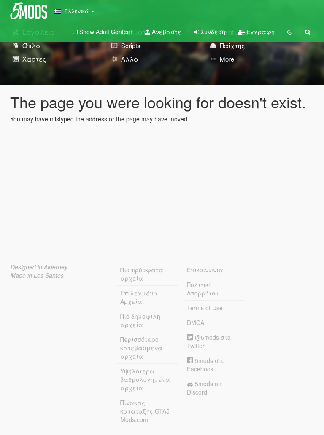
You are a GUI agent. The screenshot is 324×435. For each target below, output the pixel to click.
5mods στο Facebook (206, 364)
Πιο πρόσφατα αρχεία (141, 274)
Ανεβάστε (165, 31)
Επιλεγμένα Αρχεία (139, 297)
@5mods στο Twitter (209, 341)
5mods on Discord (204, 387)
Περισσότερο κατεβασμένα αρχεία (141, 347)
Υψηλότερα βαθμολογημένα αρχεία (145, 379)
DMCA (195, 322)
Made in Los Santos (37, 275)
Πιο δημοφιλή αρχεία (140, 320)
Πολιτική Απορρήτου (203, 288)
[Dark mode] (290, 31)
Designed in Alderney (39, 267)
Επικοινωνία (205, 270)
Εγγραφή (260, 31)
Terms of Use (205, 307)
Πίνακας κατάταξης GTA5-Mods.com (146, 411)
